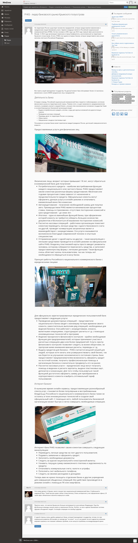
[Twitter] (122, 114)
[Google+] (113, 114)
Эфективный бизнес (94, 7)
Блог (7, 43)
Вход (125, 7)
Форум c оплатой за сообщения (59, 7)
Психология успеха (79, 7)
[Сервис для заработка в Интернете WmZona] (6, 2)
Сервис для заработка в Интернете (35, 7)
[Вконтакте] (126, 114)
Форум (8, 40)
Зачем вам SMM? (117, 17)
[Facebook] (118, 114)
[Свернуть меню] (135, 2)
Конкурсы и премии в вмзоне (121, 84)
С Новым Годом (117, 82)
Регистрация (132, 7)
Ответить (28, 20)
